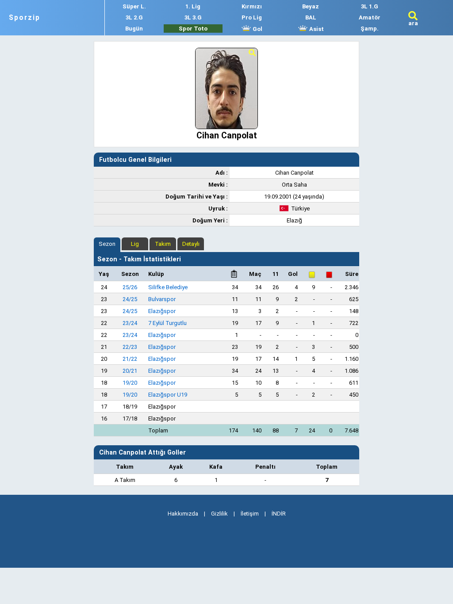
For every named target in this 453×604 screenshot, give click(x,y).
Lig (135, 244)
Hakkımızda (183, 513)
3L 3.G (193, 17)
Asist (316, 29)
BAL (310, 17)
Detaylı (191, 244)
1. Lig (192, 6)
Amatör (369, 17)
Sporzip (24, 18)
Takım (163, 244)
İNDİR (279, 513)
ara (413, 23)
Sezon (107, 244)
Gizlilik (219, 513)
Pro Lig (252, 17)
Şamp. (370, 28)
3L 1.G (369, 6)
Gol (256, 29)
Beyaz (310, 6)
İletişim (250, 513)
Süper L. (134, 6)
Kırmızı (252, 6)
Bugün (134, 28)
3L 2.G (134, 17)
